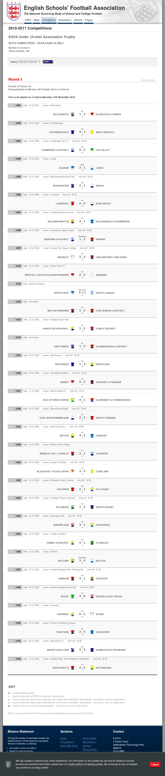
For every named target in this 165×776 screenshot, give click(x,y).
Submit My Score (69, 745)
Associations (64, 19)
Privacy (88, 19)
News (36, 19)
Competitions (49, 19)
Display (14, 61)
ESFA (28, 19)
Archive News (90, 738)
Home (63, 738)
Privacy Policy (90, 749)
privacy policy (95, 764)
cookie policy (75, 764)
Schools (78, 19)
